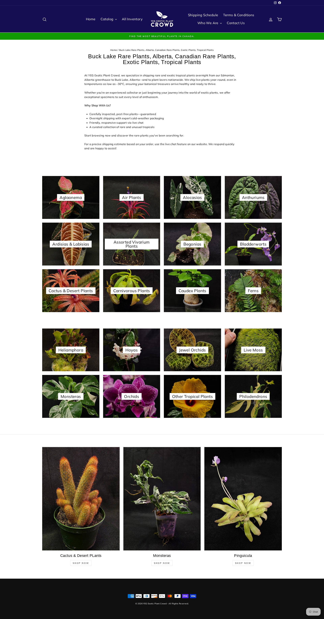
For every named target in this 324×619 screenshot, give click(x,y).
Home (91, 19)
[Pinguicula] (243, 498)
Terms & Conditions (238, 15)
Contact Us (236, 23)
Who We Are (208, 23)
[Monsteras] (162, 498)
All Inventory (132, 19)
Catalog (107, 19)
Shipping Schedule (203, 15)
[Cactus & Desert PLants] (81, 498)
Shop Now (81, 563)
